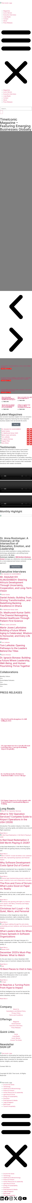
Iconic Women (7, 13)
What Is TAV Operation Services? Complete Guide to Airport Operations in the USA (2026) (16, 818)
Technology (7, 1086)
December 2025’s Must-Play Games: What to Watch (15, 954)
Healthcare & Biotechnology (12, 1088)
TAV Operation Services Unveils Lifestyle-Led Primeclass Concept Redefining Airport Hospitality (16, 747)
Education (6, 1098)
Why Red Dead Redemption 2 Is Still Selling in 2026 (14, 720)
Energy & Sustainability (10, 1096)
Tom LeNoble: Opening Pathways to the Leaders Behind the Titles (16, 366)
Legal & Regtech (8, 1102)
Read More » (4, 833)
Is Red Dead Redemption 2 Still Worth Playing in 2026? (15, 841)
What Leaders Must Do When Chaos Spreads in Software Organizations (16, 934)
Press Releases (7, 23)
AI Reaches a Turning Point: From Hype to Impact (15, 986)
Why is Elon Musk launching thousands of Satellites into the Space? (8, 398)
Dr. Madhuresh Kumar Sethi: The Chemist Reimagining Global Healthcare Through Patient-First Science (15, 616)
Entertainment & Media (10, 1100)
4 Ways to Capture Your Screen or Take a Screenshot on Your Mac (24, 406)
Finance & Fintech (8, 1090)
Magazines (6, 11)
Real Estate (6, 1104)
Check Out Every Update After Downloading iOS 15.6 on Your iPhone (8, 406)
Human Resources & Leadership (13, 1092)
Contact (5, 19)
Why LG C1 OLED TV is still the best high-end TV (25, 397)
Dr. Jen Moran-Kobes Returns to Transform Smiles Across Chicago (13, 775)
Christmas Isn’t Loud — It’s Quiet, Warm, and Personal (14, 910)
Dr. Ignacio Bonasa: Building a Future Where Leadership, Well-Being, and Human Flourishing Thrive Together (16, 378)
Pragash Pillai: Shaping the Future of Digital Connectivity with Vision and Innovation (16, 390)
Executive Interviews (9, 15)
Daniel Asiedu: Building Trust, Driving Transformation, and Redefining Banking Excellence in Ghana (16, 601)
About (5, 21)
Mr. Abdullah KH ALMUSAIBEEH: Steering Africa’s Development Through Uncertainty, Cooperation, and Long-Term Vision (16, 584)
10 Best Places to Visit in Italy (16, 969)
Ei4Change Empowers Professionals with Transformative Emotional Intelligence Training (16, 802)
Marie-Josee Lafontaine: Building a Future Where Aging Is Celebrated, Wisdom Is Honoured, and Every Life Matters (16, 633)
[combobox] (16, 108)
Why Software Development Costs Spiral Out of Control (15, 864)
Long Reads (7, 17)
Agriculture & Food (9, 1094)
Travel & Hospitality (9, 1106)
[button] (16, 56)
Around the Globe (8, 1084)
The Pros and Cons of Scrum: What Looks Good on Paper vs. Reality (16, 886)
